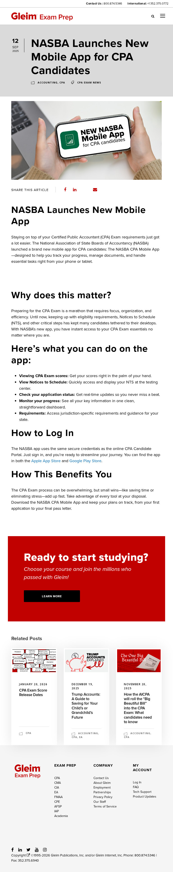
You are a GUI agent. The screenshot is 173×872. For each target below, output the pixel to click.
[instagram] (45, 850)
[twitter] (28, 850)
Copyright (19, 855)
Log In (137, 782)
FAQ (136, 787)
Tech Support (142, 791)
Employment (102, 787)
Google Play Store (85, 461)
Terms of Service (105, 806)
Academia (61, 816)
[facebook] (12, 850)
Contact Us (101, 778)
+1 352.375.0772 (157, 3)
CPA (62, 82)
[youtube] (37, 850)
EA (81, 737)
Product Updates (144, 796)
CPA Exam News (89, 82)
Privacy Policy (102, 797)
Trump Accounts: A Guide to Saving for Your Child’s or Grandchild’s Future (86, 706)
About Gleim (102, 782)
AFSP (58, 806)
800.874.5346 (113, 3)
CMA (57, 782)
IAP (56, 811)
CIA (56, 787)
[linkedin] (20, 850)
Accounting (48, 82)
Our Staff (99, 801)
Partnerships (102, 792)
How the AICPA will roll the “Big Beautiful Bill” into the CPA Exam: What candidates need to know (138, 708)
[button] (152, 16)
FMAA (58, 797)
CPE (57, 801)
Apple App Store (46, 461)
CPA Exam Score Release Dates (33, 692)
